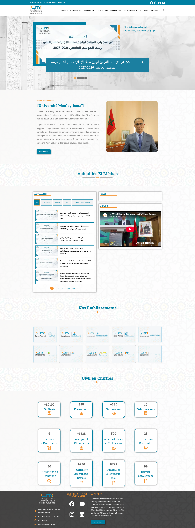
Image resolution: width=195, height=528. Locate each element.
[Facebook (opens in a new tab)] (152, 2)
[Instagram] (72, 514)
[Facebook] (72, 504)
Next (73, 288)
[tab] (37, 202)
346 (68, 288)
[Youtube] (82, 504)
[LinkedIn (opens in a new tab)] (159, 2)
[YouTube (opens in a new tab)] (163, 2)
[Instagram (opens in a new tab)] (156, 2)
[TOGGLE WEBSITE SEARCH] (163, 10)
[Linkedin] (82, 514)
